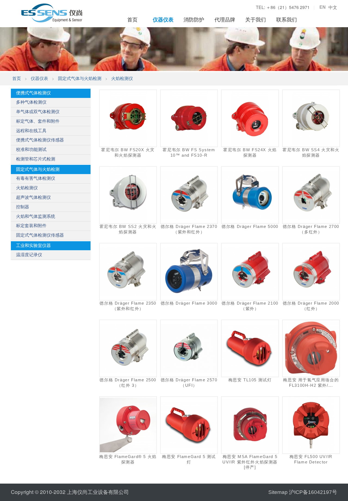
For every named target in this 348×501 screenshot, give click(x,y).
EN (322, 7)
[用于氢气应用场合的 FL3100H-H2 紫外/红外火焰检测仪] (311, 348)
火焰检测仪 (122, 78)
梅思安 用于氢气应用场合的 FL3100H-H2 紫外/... (311, 382)
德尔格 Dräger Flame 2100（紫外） (250, 306)
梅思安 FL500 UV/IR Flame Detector (311, 459)
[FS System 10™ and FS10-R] (189, 118)
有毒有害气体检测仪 (35, 178)
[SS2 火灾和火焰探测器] (128, 195)
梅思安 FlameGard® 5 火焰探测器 (127, 459)
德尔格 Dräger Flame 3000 (189, 303)
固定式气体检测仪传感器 (40, 235)
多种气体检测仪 (31, 102)
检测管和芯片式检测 (35, 159)
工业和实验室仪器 (33, 245)
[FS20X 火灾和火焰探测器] (128, 118)
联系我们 (286, 20)
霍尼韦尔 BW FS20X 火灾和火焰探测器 (128, 152)
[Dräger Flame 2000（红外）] (311, 271)
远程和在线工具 (31, 130)
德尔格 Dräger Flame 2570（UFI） (189, 382)
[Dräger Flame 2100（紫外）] (250, 271)
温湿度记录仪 (29, 254)
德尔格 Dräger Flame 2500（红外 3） (128, 382)
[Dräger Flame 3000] (189, 271)
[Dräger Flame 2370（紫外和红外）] (189, 195)
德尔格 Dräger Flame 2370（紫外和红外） (189, 229)
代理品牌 (225, 20)
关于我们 (255, 20)
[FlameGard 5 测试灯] (189, 425)
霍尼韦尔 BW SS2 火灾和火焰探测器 (128, 229)
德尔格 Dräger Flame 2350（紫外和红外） (128, 306)
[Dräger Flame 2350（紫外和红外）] (128, 271)
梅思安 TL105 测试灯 (250, 380)
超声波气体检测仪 (33, 197)
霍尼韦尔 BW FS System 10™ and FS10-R (189, 152)
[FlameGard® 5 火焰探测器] (128, 425)
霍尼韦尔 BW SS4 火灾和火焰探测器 (311, 152)
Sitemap (278, 492)
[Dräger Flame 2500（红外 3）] (128, 348)
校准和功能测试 (31, 149)
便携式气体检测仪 (33, 93)
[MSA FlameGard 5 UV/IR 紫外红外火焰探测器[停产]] (250, 425)
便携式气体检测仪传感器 (40, 140)
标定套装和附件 (31, 225)
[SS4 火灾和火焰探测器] (311, 118)
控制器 (22, 207)
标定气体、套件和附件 (38, 121)
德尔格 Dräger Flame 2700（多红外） (311, 229)
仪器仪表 (163, 20)
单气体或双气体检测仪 (38, 111)
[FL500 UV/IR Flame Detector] (311, 425)
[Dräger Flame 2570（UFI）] (189, 348)
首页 (132, 20)
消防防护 (194, 20)
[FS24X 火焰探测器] (250, 118)
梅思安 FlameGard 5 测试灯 (189, 459)
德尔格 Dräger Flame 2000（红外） (311, 306)
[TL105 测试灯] (250, 348)
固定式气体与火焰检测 (79, 78)
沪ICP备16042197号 (313, 492)
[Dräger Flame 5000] (250, 195)
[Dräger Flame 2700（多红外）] (311, 195)
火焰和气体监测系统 (35, 216)
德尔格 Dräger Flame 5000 (250, 226)
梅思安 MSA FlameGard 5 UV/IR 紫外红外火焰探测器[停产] (250, 461)
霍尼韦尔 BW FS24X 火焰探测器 (250, 152)
